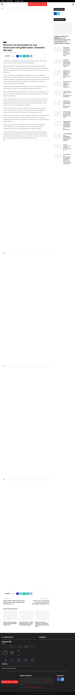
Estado (5, 42)
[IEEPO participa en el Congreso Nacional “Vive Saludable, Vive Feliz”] (58, 114)
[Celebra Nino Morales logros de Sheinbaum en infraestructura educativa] (58, 103)
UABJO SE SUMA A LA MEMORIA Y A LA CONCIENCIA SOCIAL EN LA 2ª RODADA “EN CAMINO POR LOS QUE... (62, 39)
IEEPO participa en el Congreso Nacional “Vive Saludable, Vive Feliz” (67, 114)
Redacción (7, 52)
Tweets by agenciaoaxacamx (9, 668)
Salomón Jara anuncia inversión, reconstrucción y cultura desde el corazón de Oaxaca (42, 624)
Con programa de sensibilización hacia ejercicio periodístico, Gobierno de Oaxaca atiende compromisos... (67, 159)
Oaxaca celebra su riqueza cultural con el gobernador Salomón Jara (10, 623)
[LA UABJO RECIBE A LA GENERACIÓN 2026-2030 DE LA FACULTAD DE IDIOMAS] (58, 135)
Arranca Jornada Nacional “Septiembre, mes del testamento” (67, 84)
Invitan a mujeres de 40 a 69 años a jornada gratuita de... (67, 147)
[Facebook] (58, 679)
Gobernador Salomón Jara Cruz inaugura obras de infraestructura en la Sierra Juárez (67, 51)
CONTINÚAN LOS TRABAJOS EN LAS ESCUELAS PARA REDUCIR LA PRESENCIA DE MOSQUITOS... (67, 125)
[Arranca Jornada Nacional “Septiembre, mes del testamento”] (58, 83)
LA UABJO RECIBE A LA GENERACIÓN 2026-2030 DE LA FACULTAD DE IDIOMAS (67, 137)
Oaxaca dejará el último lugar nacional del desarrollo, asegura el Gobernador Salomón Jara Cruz (14, 602)
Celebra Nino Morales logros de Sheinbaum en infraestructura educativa (67, 104)
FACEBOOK (42, 637)
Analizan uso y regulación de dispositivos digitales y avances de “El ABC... (66, 74)
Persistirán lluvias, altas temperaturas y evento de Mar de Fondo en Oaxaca (67, 63)
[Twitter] (62, 679)
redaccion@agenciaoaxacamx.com (34, 687)
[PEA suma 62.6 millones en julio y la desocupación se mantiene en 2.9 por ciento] (58, 93)
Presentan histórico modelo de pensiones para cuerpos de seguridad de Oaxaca (26, 623)
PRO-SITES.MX (54, 693)
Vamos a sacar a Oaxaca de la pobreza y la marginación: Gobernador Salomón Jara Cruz (40, 602)
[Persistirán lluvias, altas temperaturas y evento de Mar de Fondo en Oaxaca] (58, 61)
